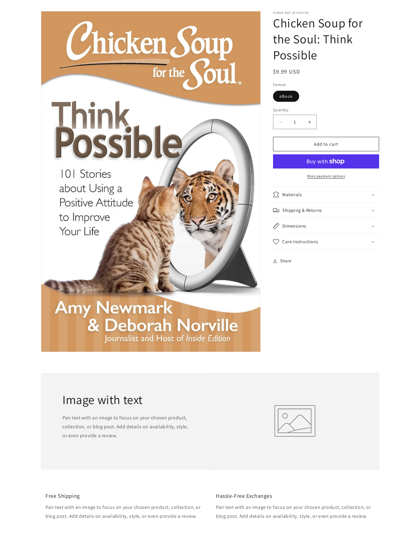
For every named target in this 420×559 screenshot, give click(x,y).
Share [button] (285, 261)
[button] (326, 194)
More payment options (326, 176)
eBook (286, 96)
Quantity (280, 110)
